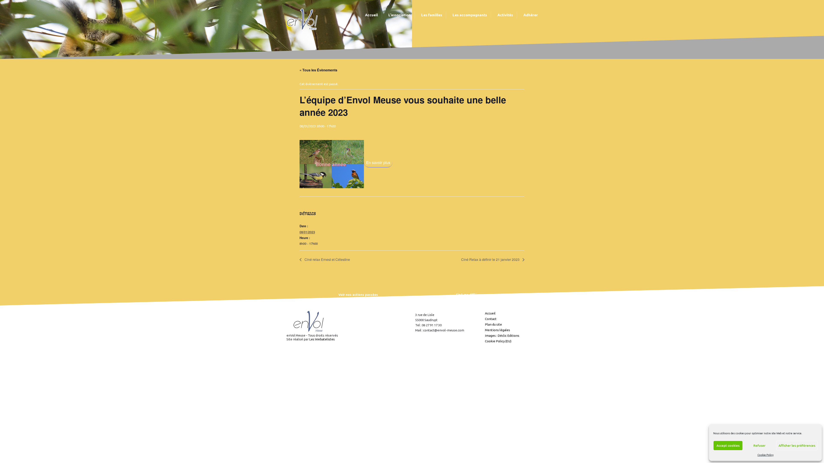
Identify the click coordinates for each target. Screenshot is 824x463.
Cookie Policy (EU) (498, 341)
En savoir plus (378, 162)
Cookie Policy (765, 455)
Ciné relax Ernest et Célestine (327, 259)
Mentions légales (497, 330)
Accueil (490, 313)
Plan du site (493, 324)
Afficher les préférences (797, 445)
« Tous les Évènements (318, 70)
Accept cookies (727, 445)
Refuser (759, 445)
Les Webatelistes (322, 339)
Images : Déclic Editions (502, 335)
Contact (491, 319)
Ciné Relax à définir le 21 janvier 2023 (490, 259)
